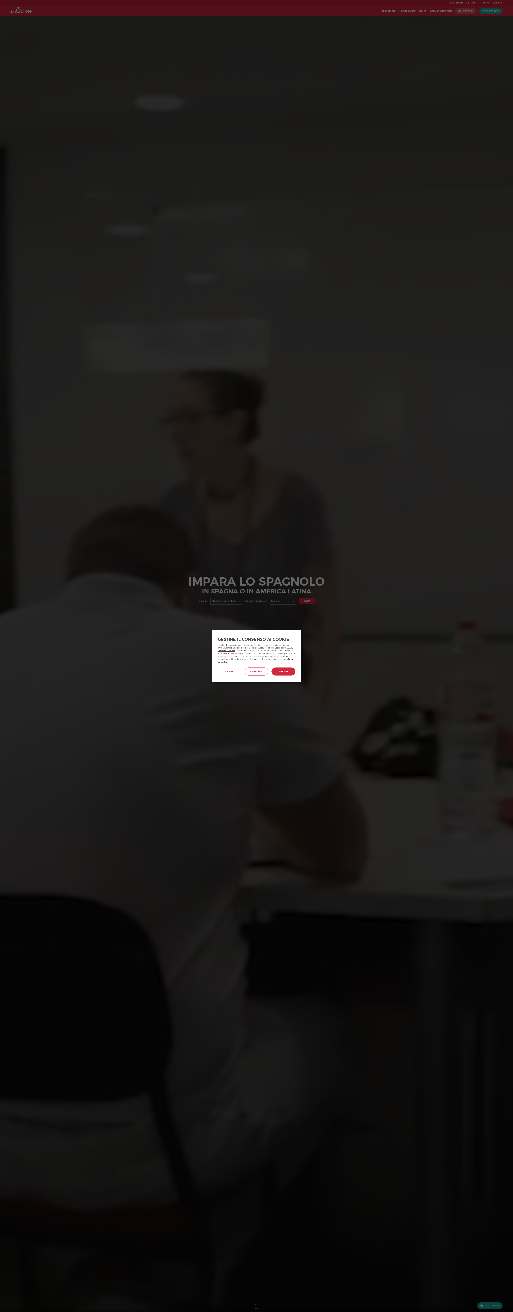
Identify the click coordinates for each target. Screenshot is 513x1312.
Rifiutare (229, 671)
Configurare (256, 671)
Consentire (283, 671)
